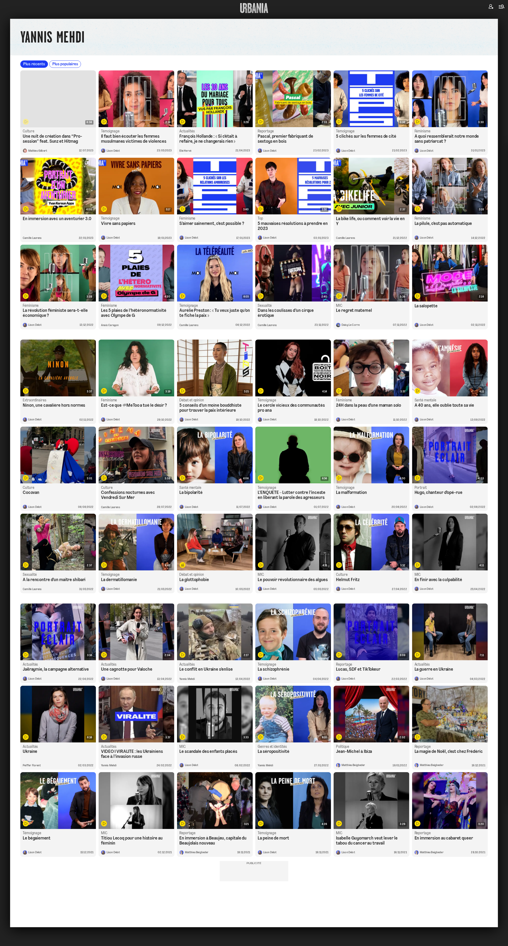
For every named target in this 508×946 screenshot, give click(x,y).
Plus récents (34, 64)
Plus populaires (65, 64)
